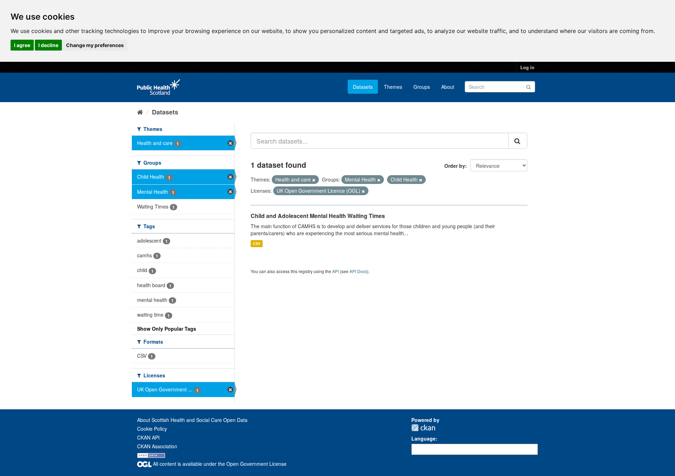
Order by (454, 165)
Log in (527, 67)
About (447, 86)
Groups (421, 86)
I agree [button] (22, 45)
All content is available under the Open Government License (219, 463)
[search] (517, 141)
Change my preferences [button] (95, 45)
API (335, 271)
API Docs (358, 271)
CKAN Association (157, 446)
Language (423, 438)
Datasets (363, 86)
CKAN (423, 427)
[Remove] (313, 180)
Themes (393, 86)
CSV (257, 243)
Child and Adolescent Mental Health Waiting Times (318, 216)
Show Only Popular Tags (166, 328)
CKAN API (148, 437)
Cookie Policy (152, 428)
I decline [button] (48, 45)
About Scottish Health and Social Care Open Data (192, 419)
